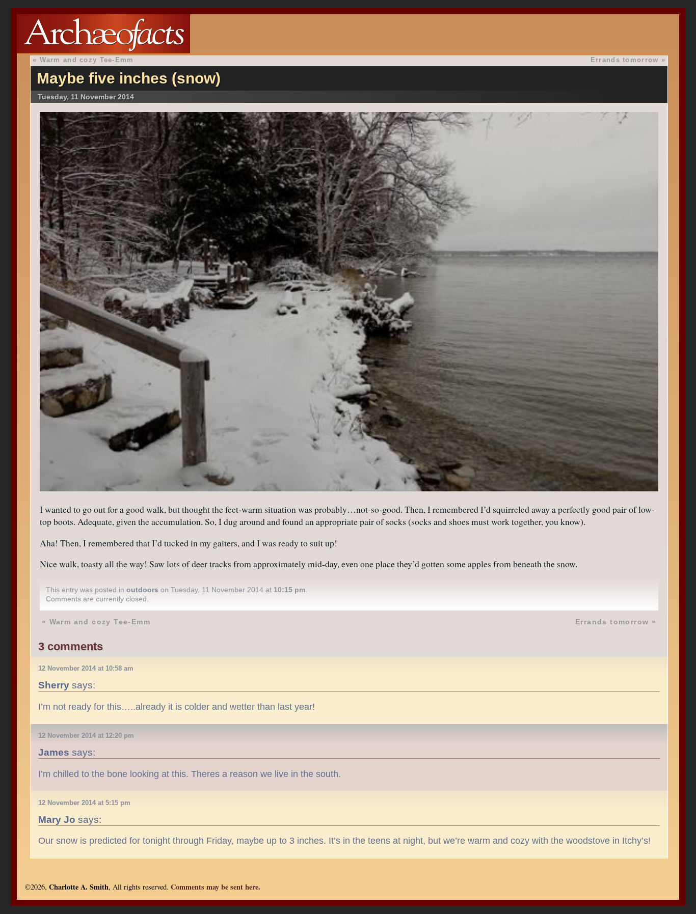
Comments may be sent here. (215, 886)
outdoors (142, 590)
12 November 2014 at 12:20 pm (86, 735)
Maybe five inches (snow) (129, 78)
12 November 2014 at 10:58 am (85, 668)
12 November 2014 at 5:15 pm (84, 803)
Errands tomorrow (624, 60)
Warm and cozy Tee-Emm (87, 60)
